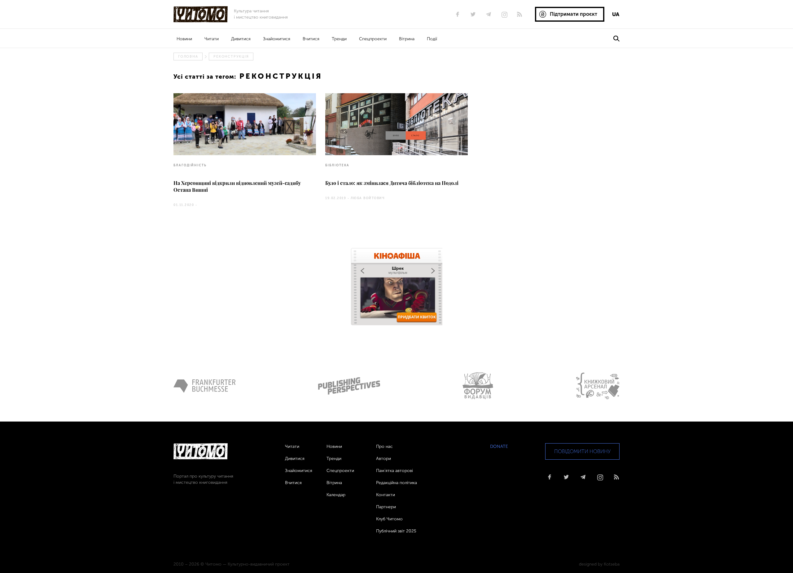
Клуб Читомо (389, 519)
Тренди (339, 39)
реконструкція (231, 57)
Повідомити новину (582, 451)
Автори (383, 458)
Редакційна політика (396, 482)
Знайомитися (276, 39)
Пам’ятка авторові (394, 470)
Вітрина (406, 39)
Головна (188, 57)
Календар (335, 494)
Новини (184, 39)
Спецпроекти (373, 39)
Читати (211, 39)
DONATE (499, 446)
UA (615, 14)
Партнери (386, 507)
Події (432, 39)
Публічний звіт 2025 (396, 531)
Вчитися (311, 39)
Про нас (384, 446)
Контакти (385, 494)
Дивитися (241, 39)
